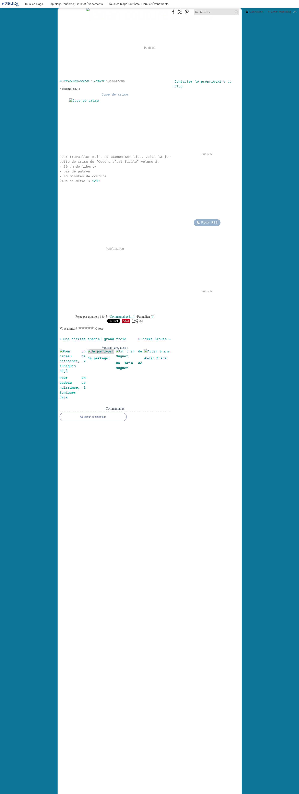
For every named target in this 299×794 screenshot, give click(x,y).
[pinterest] (186, 12)
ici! (96, 181)
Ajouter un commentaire (93, 417)
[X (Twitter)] (179, 12)
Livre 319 (99, 80)
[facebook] (173, 12)
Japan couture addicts (75, 80)
